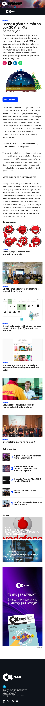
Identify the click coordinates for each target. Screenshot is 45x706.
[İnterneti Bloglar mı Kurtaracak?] (22, 426)
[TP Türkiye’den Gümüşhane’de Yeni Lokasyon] (6, 503)
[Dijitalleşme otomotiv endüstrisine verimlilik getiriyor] (22, 273)
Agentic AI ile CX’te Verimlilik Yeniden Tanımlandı (27, 457)
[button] (4, 11)
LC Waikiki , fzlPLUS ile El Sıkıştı (25, 492)
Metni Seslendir (10, 99)
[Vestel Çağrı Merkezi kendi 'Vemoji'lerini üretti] (22, 236)
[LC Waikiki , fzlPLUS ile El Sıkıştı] (6, 492)
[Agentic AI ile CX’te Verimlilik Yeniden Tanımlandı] (6, 457)
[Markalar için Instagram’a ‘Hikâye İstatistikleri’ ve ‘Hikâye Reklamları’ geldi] (22, 350)
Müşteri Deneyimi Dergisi (10, 692)
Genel (5, 20)
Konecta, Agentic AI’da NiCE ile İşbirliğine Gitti (27, 480)
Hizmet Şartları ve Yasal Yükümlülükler (14, 696)
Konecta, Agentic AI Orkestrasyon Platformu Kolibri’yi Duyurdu (25, 468)
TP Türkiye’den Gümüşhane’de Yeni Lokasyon (28, 503)
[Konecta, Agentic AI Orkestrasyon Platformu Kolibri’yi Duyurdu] (6, 468)
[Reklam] (22, 4)
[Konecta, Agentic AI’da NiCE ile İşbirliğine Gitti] (6, 480)
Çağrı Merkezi (10, 552)
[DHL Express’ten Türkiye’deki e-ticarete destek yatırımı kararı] (22, 389)
